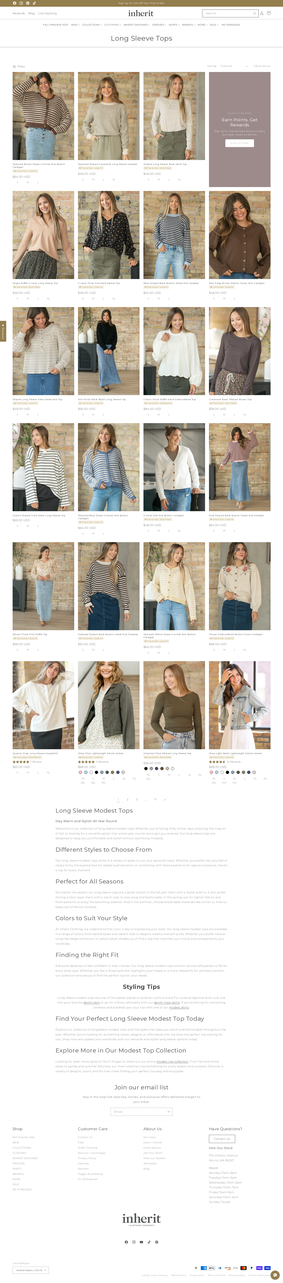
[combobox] (230, 13)
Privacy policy (197, 1275)
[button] (75, 24)
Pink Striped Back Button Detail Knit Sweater (236, 515)
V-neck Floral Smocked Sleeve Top (99, 283)
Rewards (19, 13)
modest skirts (179, 1007)
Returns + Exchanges (91, 1153)
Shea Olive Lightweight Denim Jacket (100, 753)
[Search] (254, 13)
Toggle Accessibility (90, 1173)
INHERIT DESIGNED (25, 1158)
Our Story (149, 1137)
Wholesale (150, 1163)
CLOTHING (19, 1153)
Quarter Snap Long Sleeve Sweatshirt (35, 753)
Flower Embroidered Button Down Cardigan (236, 634)
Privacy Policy (87, 1158)
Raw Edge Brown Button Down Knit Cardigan (237, 283)
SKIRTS (17, 1168)
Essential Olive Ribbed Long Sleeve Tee (167, 753)
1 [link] (118, 799)
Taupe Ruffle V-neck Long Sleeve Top (35, 283)
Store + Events (152, 1142)
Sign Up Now (240, 143)
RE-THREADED (22, 1189)
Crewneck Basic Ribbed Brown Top (230, 399)
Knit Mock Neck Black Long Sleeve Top (102, 399)
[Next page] (165, 799)
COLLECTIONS (22, 1147)
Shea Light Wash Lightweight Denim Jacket (235, 753)
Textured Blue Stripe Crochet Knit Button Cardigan (103, 517)
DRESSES (19, 1163)
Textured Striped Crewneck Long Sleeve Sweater (108, 164)
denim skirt (91, 1002)
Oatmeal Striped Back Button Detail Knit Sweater (108, 634)
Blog (31, 13)
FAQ (80, 1142)
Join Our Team (152, 1153)
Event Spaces (152, 1147)
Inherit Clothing (159, 1275)
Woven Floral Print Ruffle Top (30, 634)
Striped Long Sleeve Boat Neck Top (165, 164)
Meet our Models (154, 1158)
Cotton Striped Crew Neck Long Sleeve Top (39, 515)
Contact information (260, 1275)
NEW (16, 1142)
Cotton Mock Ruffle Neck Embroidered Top (169, 399)
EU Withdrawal (88, 1179)
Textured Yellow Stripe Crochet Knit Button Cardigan (169, 636)
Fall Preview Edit (24, 1137)
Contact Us (85, 1137)
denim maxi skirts (167, 1002)
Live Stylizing (47, 13)
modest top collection (172, 1061)
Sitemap (83, 1163)
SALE (16, 1184)
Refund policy (178, 1275)
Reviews (83, 1168)
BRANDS (18, 1173)
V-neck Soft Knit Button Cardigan (163, 515)
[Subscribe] (168, 1112)
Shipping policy (237, 1275)
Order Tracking (87, 1147)
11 (155, 799)
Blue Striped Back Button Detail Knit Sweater (171, 283)
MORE (17, 1179)
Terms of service (216, 1275)
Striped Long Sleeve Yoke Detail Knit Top (37, 399)
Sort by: (212, 66)
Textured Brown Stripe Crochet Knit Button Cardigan (39, 165)
